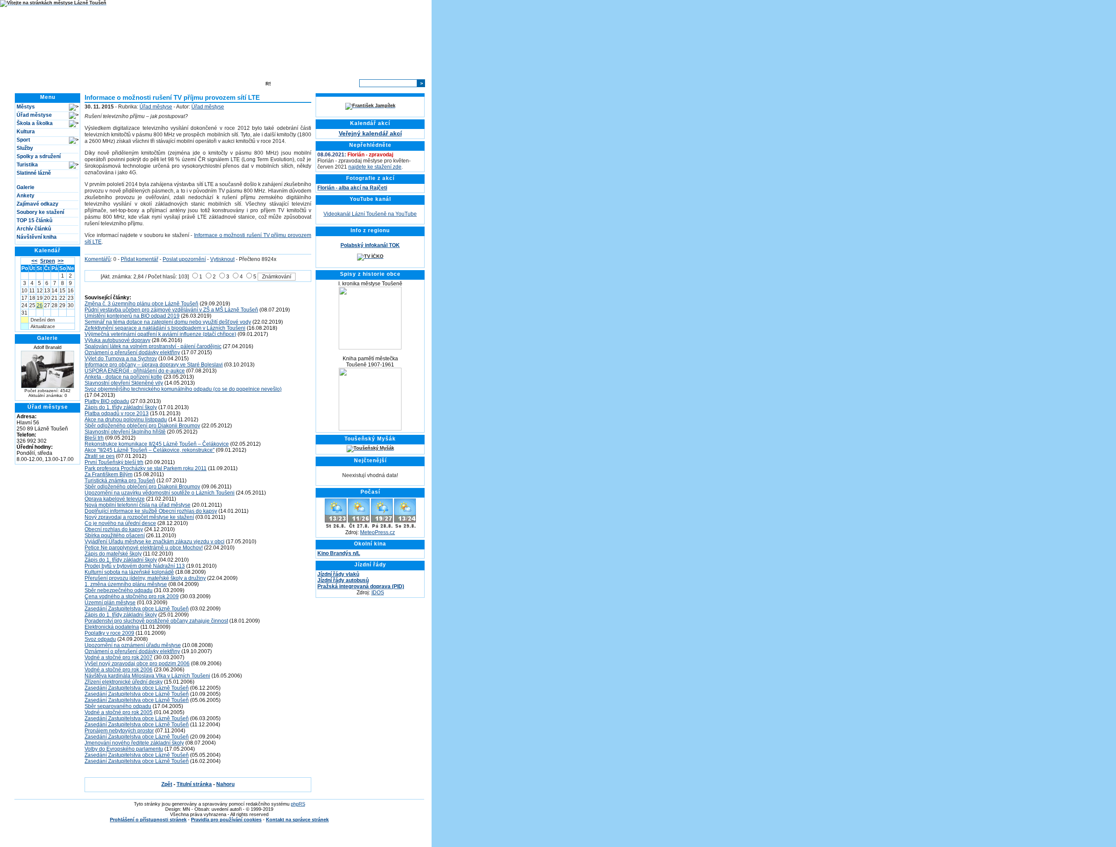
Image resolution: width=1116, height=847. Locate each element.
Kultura (26, 132)
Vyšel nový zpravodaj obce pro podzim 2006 (137, 664)
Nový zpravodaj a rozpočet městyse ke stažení (139, 517)
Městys (26, 107)
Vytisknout (222, 259)
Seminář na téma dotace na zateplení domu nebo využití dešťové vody (168, 322)
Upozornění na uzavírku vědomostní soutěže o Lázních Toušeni (160, 493)
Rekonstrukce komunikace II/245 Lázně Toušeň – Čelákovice (157, 444)
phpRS (298, 803)
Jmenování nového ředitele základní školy (134, 743)
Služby (25, 148)
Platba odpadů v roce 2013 (117, 413)
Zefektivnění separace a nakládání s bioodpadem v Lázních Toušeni (165, 328)
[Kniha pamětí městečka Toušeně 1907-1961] (370, 429)
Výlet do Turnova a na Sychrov (121, 359)
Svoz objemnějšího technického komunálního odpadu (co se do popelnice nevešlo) (183, 389)
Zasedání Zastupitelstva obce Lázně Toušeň (137, 609)
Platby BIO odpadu (107, 401)
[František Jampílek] (370, 105)
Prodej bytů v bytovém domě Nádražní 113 (135, 566)
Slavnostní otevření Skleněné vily (124, 383)
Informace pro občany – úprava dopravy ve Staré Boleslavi (154, 365)
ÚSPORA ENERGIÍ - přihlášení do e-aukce (135, 371)
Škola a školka (35, 123)
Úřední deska (165, 83)
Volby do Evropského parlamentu (124, 749)
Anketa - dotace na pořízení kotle (123, 377)
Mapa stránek (242, 83)
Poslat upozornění (184, 259)
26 (40, 305)
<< (34, 261)
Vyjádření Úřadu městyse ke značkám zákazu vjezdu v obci (155, 542)
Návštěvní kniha (37, 237)
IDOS (377, 593)
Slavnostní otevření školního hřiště (125, 432)
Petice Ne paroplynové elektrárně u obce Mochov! (144, 548)
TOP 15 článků (34, 220)
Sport (23, 140)
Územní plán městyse (110, 603)
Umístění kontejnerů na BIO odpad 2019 (132, 316)
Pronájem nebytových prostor (119, 731)
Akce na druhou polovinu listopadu (126, 420)
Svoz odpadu (100, 639)
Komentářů (98, 259)
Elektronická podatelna (112, 627)
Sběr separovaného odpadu (118, 706)
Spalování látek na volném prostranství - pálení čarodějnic (153, 346)
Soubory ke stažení (40, 212)
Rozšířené (342, 83)
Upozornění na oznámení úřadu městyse (133, 645)
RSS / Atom (286, 83)
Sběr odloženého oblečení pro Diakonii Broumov (142, 426)
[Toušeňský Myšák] (370, 448)
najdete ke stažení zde (374, 167)
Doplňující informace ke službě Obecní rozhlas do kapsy (151, 511)
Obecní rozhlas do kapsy (114, 529)
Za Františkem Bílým (109, 474)
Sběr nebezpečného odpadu (119, 590)
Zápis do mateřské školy (113, 554)
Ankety (25, 196)
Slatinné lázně (34, 173)
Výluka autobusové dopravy (117, 340)
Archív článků (34, 229)
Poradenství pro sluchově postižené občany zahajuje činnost (156, 621)
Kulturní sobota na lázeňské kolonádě (129, 572)
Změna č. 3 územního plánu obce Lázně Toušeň (141, 304)
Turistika (27, 165)
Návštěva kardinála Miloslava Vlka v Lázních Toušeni (147, 676)
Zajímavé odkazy (37, 204)
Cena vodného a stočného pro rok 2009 (132, 596)
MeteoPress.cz (377, 532)
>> (61, 261)
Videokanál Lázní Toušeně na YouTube (370, 214)
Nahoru (225, 784)
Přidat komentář (139, 259)
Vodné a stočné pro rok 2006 (119, 670)
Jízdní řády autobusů (343, 580)
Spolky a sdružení (39, 156)
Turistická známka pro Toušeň (120, 481)
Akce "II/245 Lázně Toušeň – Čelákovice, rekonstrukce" (149, 450)
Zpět (166, 784)
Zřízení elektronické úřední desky (124, 682)
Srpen (47, 261)
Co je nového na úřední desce (120, 523)
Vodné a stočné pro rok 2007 (119, 657)
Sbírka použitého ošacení (115, 535)
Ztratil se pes (100, 456)
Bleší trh (94, 438)
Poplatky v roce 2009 (109, 633)
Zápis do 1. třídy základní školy (121, 407)
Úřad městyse (34, 115)
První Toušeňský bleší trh (114, 462)
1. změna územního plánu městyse (126, 584)
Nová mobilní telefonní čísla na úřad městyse (138, 505)
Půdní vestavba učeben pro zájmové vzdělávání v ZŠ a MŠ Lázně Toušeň (171, 310)
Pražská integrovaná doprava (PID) (360, 586)
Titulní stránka (125, 83)
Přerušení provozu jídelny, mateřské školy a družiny (145, 578)
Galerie (25, 187)
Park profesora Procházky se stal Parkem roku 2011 (146, 468)
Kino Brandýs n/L (338, 553)
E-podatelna (203, 83)
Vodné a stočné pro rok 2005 (119, 712)
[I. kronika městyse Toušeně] (370, 348)
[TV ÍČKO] (370, 256)
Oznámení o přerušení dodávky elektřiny (132, 352)
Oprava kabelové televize (115, 499)
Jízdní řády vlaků (338, 574)
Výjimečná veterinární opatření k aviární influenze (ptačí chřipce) (160, 334)
